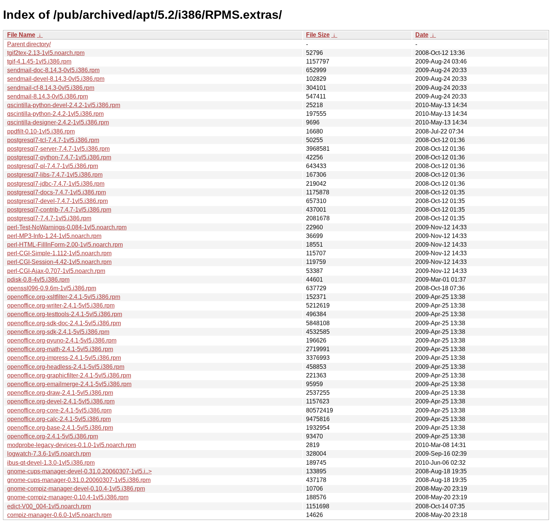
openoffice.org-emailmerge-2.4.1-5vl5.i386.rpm (69, 384)
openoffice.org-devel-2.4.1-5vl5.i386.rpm (61, 401)
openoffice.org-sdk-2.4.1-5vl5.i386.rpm (58, 332)
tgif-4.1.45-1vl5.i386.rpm (39, 61)
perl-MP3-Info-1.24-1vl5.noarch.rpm (54, 236)
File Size (318, 35)
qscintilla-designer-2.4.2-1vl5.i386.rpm (58, 122)
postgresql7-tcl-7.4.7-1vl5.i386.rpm (53, 140)
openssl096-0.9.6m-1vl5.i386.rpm (51, 288)
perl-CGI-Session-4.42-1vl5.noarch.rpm (59, 262)
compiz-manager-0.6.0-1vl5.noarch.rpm (59, 515)
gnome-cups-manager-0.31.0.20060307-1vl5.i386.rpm (79, 480)
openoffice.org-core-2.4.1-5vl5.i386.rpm (59, 410)
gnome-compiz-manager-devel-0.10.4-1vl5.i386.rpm (76, 488)
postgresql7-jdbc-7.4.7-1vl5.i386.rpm (55, 183)
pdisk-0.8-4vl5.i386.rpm (38, 279)
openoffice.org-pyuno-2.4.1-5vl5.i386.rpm (61, 340)
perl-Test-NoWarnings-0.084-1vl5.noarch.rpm (67, 227)
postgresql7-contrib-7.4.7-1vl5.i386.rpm (59, 209)
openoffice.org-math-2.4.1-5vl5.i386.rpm (60, 349)
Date (421, 35)
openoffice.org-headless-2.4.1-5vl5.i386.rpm (65, 367)
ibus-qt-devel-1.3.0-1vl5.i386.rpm (51, 462)
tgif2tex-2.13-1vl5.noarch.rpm (45, 53)
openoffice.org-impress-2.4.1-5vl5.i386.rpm (64, 358)
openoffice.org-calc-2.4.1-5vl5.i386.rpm (59, 419)
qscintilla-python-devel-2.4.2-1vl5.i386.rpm (63, 105)
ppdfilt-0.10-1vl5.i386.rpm (41, 131)
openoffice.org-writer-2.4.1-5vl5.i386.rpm (61, 305)
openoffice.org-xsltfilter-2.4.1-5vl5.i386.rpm (63, 297)
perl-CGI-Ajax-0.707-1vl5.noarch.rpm (56, 271)
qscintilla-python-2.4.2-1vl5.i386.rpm (55, 114)
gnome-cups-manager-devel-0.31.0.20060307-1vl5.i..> (79, 471)
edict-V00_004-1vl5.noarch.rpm (49, 506)
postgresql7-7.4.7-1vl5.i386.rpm (49, 218)
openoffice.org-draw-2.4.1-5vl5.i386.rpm (60, 393)
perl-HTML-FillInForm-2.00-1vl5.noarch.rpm (65, 244)
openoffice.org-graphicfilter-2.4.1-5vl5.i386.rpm (69, 375)
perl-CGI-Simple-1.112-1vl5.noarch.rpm (59, 253)
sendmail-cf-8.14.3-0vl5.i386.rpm (50, 88)
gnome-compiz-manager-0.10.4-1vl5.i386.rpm (67, 497)
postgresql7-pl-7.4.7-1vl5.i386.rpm (52, 166)
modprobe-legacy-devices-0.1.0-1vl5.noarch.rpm (71, 445)
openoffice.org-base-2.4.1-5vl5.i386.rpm (60, 427)
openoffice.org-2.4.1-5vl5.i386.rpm (52, 436)
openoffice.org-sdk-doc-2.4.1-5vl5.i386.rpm (64, 323)
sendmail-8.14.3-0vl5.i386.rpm (47, 96)
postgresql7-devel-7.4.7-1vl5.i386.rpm (57, 201)
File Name (21, 35)
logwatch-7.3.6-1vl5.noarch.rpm (49, 453)
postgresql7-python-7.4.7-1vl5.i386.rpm (59, 157)
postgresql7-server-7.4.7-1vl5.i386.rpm (58, 149)
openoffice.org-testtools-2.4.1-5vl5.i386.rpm (64, 314)
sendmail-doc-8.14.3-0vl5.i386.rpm (53, 70)
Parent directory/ (29, 44)
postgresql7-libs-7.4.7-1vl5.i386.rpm (55, 174)
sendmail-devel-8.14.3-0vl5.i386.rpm (55, 79)
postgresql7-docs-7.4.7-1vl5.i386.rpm (56, 192)
